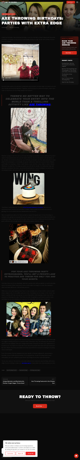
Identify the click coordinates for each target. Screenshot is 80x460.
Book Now (70, 2)
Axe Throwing (39, 104)
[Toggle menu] (77, 2)
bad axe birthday (23, 370)
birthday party (26, 363)
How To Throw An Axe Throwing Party (67, 78)
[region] (20, 448)
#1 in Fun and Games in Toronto (33, 207)
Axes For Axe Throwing (68, 82)
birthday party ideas (35, 370)
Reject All (20, 453)
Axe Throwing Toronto (12, 370)
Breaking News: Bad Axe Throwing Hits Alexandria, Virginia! (68, 65)
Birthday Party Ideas (8, 14)
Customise (10, 453)
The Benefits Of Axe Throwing (67, 74)
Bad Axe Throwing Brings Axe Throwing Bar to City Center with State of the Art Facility (69, 70)
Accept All (30, 453)
